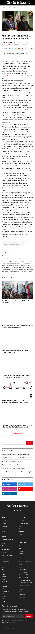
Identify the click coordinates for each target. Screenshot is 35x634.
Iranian (4, 166)
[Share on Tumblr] (25, 48)
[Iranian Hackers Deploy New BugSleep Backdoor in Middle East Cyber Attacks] (17, 389)
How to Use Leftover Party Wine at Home (13, 465)
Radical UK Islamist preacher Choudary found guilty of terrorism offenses (17, 326)
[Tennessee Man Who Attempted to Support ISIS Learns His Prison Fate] (17, 364)
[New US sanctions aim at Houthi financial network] (17, 290)
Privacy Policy (5, 622)
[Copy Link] (31, 48)
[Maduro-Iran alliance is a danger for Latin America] (17, 21)
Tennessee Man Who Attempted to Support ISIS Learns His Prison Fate (16, 376)
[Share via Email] (28, 48)
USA (23, 244)
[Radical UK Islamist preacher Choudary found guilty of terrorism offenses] (17, 315)
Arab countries (7, 242)
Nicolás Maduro (7, 76)
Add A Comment (17, 433)
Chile (22, 242)
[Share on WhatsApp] (15, 48)
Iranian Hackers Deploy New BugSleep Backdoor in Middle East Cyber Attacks (15, 401)
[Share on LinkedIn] (22, 48)
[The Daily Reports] (18, 2)
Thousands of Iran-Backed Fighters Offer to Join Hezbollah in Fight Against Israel (17, 426)
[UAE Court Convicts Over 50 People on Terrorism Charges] (17, 339)
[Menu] (3, 3)
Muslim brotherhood (14, 244)
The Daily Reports (7, 42)
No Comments (16, 44)
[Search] (32, 3)
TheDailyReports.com (14, 629)
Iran (9, 44)
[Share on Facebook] (9, 48)
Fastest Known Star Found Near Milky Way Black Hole (17, 457)
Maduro (5, 244)
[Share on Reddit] (19, 48)
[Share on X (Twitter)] (12, 48)
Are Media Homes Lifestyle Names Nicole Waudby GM (17, 472)
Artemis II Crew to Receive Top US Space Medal (15, 454)
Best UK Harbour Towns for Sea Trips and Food (15, 468)
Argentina (16, 242)
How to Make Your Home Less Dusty (12, 461)
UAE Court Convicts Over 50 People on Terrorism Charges (15, 351)
